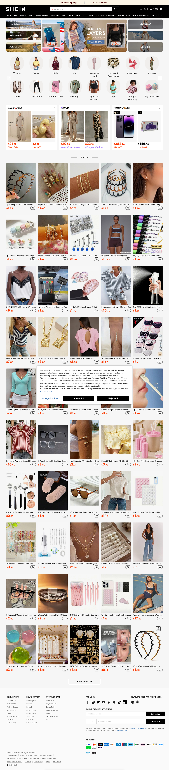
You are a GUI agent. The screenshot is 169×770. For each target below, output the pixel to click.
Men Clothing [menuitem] (81, 15)
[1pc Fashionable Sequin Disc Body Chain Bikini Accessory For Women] (116, 337)
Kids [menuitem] (63, 15)
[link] (42, 2)
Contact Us (50, 701)
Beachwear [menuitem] (55, 15)
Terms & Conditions (49, 758)
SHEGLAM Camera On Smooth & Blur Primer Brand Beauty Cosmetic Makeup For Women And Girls (116, 666)
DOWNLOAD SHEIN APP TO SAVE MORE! (146, 697)
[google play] (137, 703)
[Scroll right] (161, 15)
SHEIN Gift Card (52, 716)
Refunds (29, 707)
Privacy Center (12, 755)
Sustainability (11, 704)
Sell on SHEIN (31, 723)
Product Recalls (52, 710)
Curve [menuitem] (70, 15)
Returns (29, 704)
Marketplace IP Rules (14, 762)
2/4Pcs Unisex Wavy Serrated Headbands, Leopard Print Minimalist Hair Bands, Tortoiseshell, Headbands (116, 204)
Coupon (49, 713)
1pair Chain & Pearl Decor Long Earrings (148, 204)
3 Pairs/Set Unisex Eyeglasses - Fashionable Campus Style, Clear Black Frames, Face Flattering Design (21, 615)
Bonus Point (50, 707)
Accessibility (38, 762)
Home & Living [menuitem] (124, 15)
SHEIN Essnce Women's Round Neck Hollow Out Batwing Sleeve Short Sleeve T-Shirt (84, 358)
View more (83, 681)
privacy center (122, 730)
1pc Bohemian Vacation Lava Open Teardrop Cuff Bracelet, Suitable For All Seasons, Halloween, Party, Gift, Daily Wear (84, 461)
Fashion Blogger (12, 707)
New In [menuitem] (23, 15)
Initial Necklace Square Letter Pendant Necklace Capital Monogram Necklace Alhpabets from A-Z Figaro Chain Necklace (53, 358)
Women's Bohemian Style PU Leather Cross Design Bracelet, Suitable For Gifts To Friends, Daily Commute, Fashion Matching (53, 615)
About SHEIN (11, 701)
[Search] (115, 9)
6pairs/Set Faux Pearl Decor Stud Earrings (116, 564)
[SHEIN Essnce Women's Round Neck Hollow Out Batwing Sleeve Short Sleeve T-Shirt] (84, 337)
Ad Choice (57, 762)
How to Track (31, 713)
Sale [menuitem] (30, 15)
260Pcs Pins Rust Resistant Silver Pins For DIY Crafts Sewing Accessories (84, 256)
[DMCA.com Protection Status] (94, 753)
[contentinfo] (125, 746)
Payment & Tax (51, 704)
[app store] (132, 703)
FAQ (47, 720)
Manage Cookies (46, 755)
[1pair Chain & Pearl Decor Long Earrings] (148, 183)
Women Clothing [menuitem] (41, 15)
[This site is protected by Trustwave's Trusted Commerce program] (88, 753)
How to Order (31, 710)
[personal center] (140, 9)
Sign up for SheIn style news (99, 709)
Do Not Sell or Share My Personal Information (23, 758)
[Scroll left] (158, 15)
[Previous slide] (45, 34)
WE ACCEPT (90, 740)
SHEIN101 (10, 720)
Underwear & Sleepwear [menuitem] (106, 15)
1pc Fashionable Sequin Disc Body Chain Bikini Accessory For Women (116, 358)
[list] (107, 702)
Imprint (48, 762)
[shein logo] (15, 9)
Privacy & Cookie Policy (137, 728)
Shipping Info (31, 701)
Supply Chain (11, 710)
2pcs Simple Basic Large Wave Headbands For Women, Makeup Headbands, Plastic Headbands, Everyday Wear (21, 204)
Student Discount (13, 716)
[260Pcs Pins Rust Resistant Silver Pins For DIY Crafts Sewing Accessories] (84, 234)
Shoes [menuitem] (91, 15)
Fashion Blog (11, 723)
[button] (156, 9)
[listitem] (21, 186)
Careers (9, 713)
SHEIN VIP (30, 720)
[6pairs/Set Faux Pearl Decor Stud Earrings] (116, 542)
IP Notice (28, 762)
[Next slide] (124, 34)
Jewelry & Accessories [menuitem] (140, 15)
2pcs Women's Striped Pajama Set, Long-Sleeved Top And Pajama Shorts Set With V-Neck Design (116, 307)
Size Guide (30, 716)
